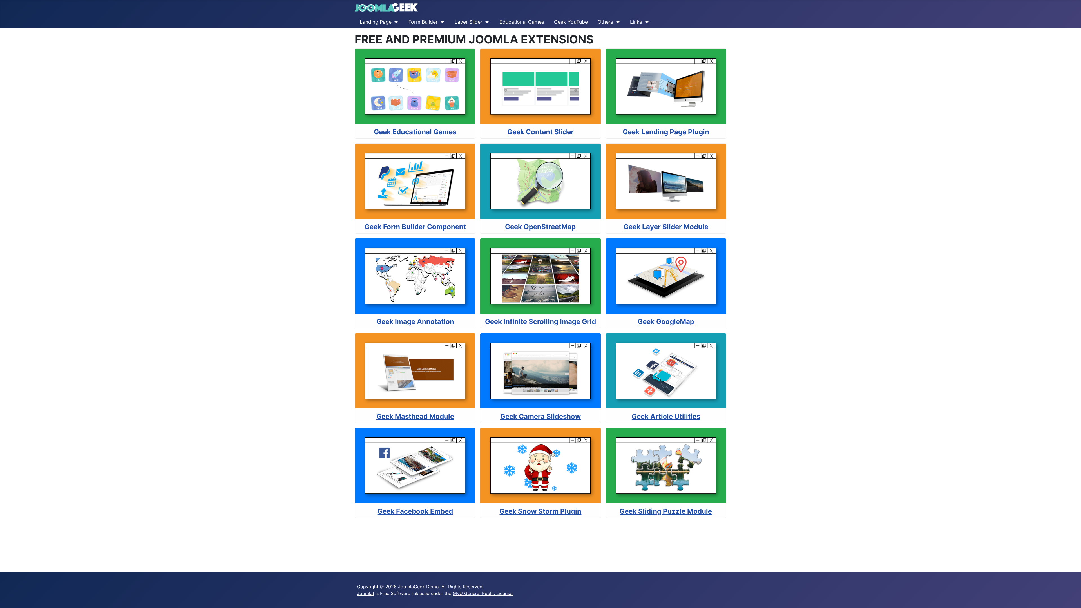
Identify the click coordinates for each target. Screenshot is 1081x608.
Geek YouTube (571, 22)
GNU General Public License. (483, 593)
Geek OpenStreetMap (540, 227)
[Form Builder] (441, 22)
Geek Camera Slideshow (540, 416)
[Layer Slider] (486, 22)
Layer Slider (469, 22)
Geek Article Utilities (666, 416)
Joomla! (365, 593)
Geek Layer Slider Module (666, 227)
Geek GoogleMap (666, 322)
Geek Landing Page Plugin (666, 132)
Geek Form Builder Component (415, 227)
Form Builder (423, 22)
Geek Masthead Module (415, 416)
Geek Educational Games (415, 132)
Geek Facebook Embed (415, 511)
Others (605, 22)
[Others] (616, 22)
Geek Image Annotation (415, 322)
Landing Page (376, 22)
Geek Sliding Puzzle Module (666, 511)
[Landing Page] (395, 22)
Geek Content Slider (540, 132)
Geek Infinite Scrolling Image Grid (540, 322)
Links (636, 22)
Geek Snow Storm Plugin (540, 511)
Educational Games (521, 22)
